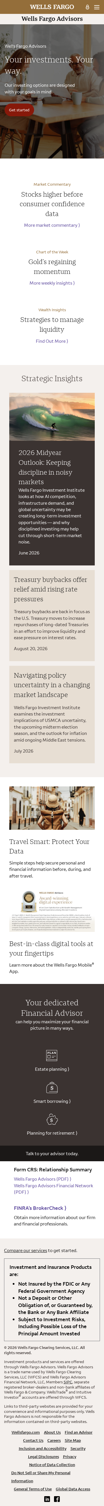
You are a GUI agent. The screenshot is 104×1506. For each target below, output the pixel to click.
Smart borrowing (52, 1101)
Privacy (69, 1456)
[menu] (96, 7)
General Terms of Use (33, 1489)
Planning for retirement (52, 1133)
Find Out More (52, 341)
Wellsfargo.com (26, 1432)
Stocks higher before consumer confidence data (52, 204)
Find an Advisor (78, 1432)
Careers (54, 1440)
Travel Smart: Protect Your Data (49, 846)
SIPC (68, 1382)
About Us (52, 1432)
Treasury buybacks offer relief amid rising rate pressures (50, 589)
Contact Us (33, 1440)
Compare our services (25, 1250)
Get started (19, 110)
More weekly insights (52, 283)
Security (78, 1448)
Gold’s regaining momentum (52, 266)
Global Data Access (73, 1489)
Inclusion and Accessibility (42, 1448)
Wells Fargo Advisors (42, 1179)
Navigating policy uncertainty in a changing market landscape (52, 685)
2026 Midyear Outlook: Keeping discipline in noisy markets (45, 467)
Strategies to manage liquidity (52, 324)
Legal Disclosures (43, 1456)
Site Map (73, 1440)
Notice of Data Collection (52, 1464)
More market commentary (52, 225)
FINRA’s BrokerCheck (40, 1208)
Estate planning (52, 1069)
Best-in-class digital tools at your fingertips (51, 948)
